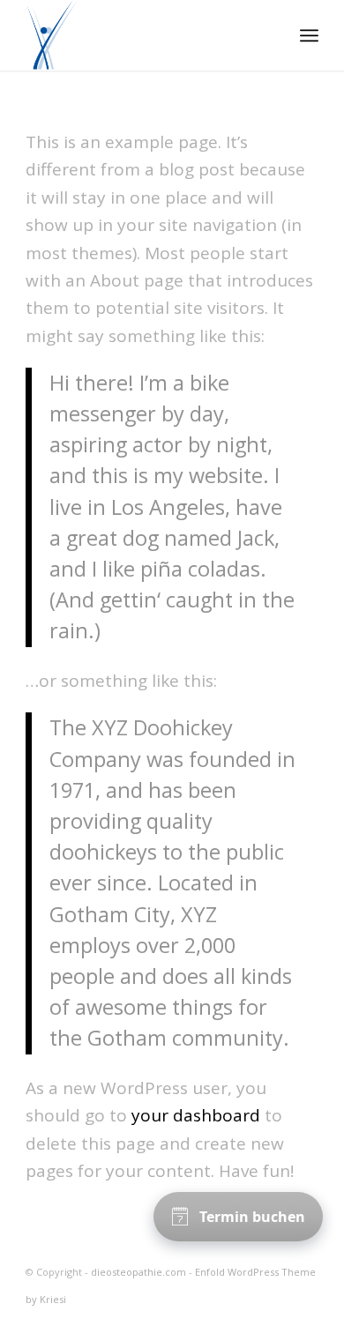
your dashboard (195, 1115)
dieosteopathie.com (138, 1271)
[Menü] (309, 35)
